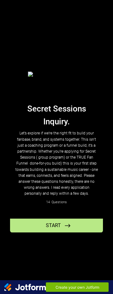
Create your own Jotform (77, 287)
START (53, 225)
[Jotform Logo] (25, 287)
